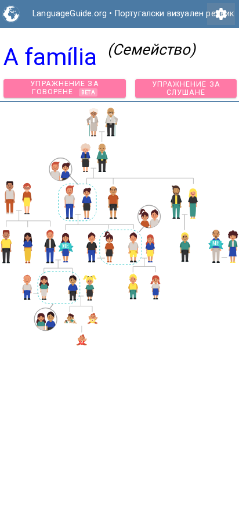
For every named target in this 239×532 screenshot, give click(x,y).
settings (221, 14)
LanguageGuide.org (69, 14)
